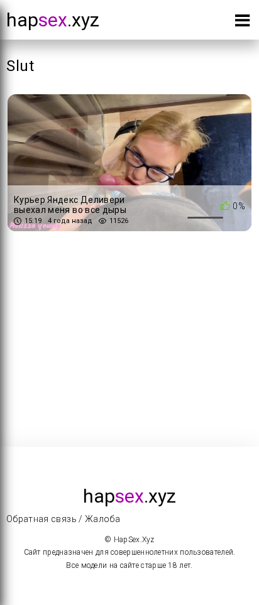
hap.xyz (52, 20)
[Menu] (242, 23)
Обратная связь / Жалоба (63, 519)
